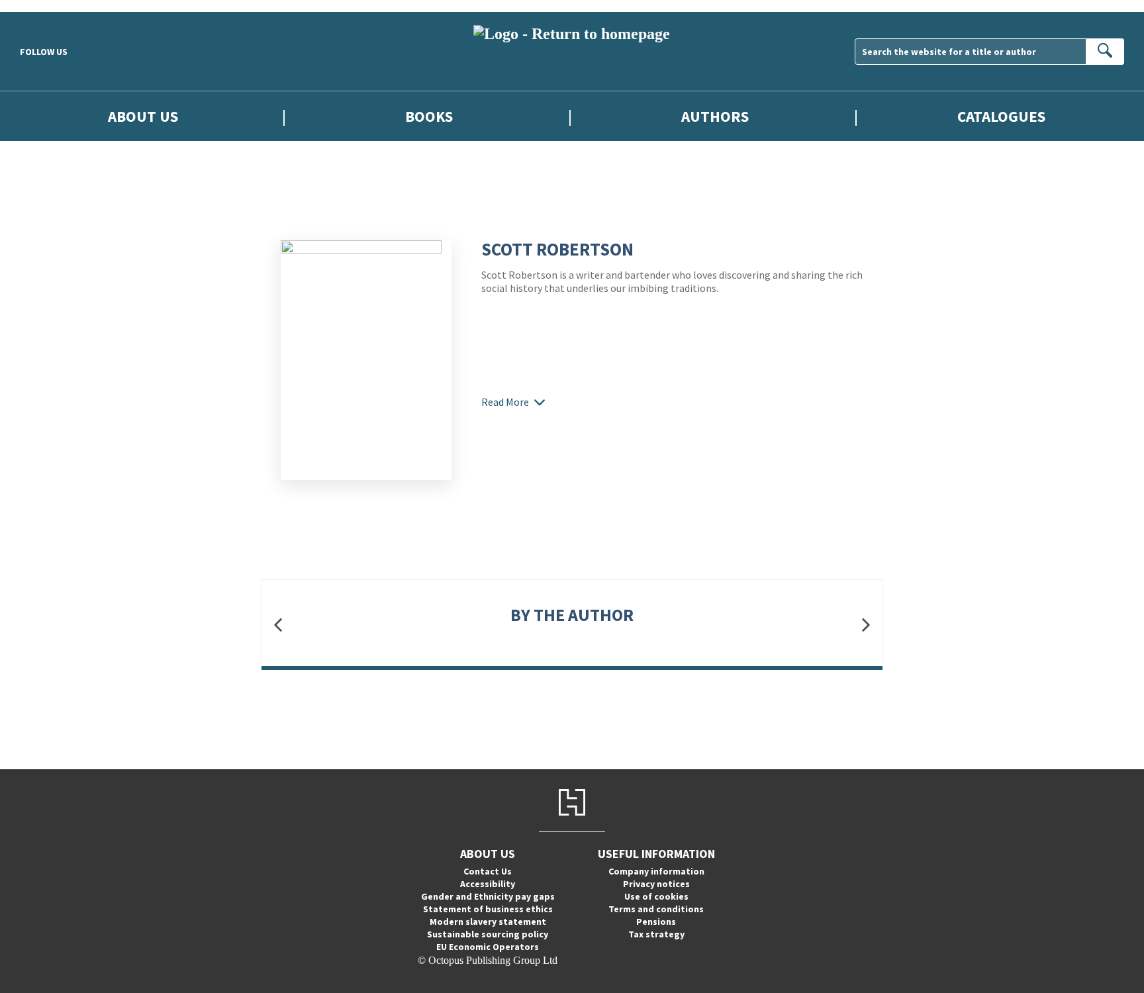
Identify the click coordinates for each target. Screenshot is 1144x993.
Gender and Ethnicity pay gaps (488, 896)
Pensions (656, 921)
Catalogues (1001, 116)
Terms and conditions (656, 909)
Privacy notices (656, 884)
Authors (715, 116)
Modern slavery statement (488, 921)
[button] (278, 624)
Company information (656, 871)
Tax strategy (656, 934)
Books (429, 116)
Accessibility (487, 884)
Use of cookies (656, 896)
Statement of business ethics (488, 909)
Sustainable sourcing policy (487, 934)
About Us (143, 116)
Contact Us (487, 871)
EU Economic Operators (487, 947)
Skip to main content (43, 5)
